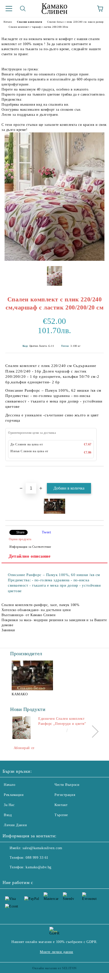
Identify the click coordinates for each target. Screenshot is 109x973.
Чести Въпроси (67, 785)
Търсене (61, 815)
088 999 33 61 (37, 858)
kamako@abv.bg (38, 867)
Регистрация (65, 795)
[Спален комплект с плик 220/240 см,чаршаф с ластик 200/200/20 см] (54, 260)
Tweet (46, 532)
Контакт (61, 805)
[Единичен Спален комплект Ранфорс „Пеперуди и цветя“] (21, 727)
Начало (8, 21)
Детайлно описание (30, 556)
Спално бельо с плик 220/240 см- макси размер (75, 21)
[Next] (92, 731)
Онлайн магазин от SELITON (54, 968)
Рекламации (14, 795)
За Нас (9, 805)
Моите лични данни (56, 952)
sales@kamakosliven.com (42, 848)
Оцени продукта (20, 539)
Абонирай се (24, 748)
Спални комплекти (29, 21)
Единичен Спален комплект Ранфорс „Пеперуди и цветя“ (62, 721)
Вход (8, 815)
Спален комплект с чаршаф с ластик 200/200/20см (38, 26)
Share (20, 532)
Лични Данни (15, 825)
